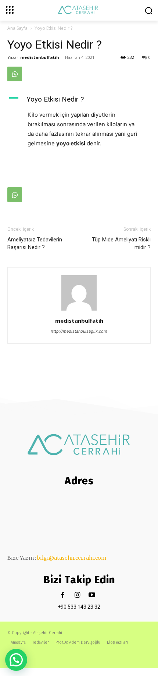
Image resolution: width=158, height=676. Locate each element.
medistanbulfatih (39, 57)
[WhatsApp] (14, 74)
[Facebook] (62, 595)
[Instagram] (77, 595)
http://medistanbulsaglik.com (79, 331)
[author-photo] (79, 310)
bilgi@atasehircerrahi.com (72, 558)
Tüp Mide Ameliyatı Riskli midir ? (121, 243)
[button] (16, 660)
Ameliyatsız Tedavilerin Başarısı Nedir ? (34, 243)
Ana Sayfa (17, 28)
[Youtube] (92, 595)
